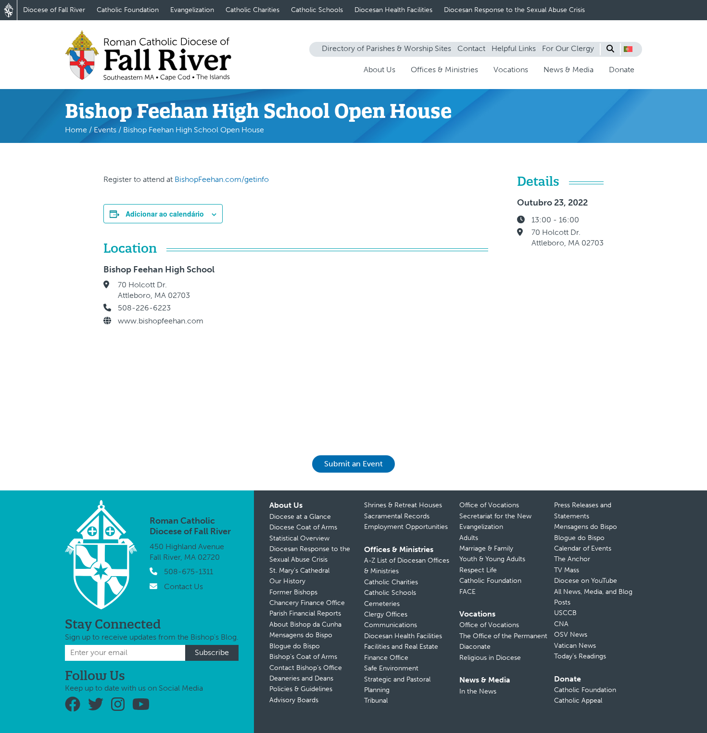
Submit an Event (353, 463)
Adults (468, 538)
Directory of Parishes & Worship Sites (386, 48)
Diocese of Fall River (54, 10)
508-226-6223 (144, 307)
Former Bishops (293, 592)
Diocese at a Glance (300, 517)
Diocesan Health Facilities (393, 10)
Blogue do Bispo (294, 646)
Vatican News (575, 646)
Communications (390, 625)
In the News (477, 691)
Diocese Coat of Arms (303, 527)
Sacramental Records (396, 516)
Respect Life (478, 570)
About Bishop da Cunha (305, 624)
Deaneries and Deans (301, 678)
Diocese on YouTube (585, 581)
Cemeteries (382, 604)
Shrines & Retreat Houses (403, 505)
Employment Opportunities (406, 527)
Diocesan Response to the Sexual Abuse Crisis (514, 10)
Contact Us (183, 586)
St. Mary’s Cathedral (299, 570)
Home (76, 129)
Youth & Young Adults (492, 559)
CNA (561, 624)
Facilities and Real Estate (401, 647)
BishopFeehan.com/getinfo (222, 179)
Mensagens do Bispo (300, 635)
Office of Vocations (489, 505)
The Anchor (572, 559)
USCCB (565, 613)
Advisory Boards (293, 700)
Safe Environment (391, 668)
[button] (628, 49)
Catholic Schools (317, 10)
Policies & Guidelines (300, 689)
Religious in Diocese (490, 658)
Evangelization (192, 10)
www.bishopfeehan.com (160, 320)
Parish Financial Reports (305, 613)
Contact (471, 48)
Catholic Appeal (578, 700)
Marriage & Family (486, 548)
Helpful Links (514, 48)
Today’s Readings (580, 656)
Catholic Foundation (128, 10)
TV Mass (566, 570)
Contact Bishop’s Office (305, 668)
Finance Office (386, 658)
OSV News (570, 634)
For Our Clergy (568, 48)
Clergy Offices (385, 614)
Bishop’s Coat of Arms (303, 657)
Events (105, 129)
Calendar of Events (582, 548)
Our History (287, 581)
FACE (467, 592)
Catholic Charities (252, 10)
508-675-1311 (188, 571)
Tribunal (376, 700)
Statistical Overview (299, 538)
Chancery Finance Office (307, 603)
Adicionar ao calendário (165, 214)
